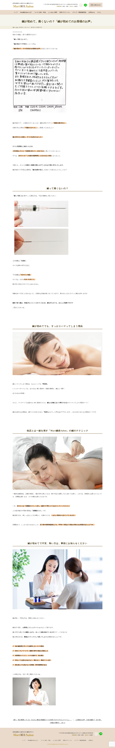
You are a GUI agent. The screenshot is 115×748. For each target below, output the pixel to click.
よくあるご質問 (52, 12)
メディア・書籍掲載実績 (79, 12)
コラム (99, 12)
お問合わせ (91, 12)
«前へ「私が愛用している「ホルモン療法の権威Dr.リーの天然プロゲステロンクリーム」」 (42, 720)
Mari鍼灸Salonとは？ (33, 740)
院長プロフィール (65, 12)
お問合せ (91, 740)
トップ (16, 12)
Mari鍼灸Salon (54, 744)
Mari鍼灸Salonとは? (26, 12)
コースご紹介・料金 (40, 12)
